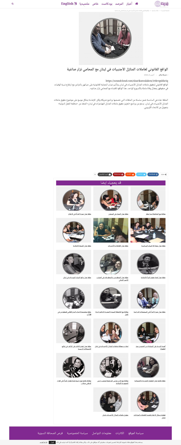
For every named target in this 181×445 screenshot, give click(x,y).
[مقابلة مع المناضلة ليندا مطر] (148, 198)
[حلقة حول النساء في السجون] (110, 198)
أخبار (129, 4)
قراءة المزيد (43, 442)
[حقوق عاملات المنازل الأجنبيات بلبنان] (110, 399)
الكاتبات (119, 433)
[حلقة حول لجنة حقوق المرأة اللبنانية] (148, 262)
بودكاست (106, 4)
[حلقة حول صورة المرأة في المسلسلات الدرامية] (148, 296)
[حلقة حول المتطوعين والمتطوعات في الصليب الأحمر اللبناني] (110, 262)
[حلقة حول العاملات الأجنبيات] (110, 230)
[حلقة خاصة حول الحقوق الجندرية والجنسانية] (148, 365)
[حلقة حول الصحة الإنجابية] (73, 230)
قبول (52, 442)
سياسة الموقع (136, 433)
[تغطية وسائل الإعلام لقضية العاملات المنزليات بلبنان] (148, 399)
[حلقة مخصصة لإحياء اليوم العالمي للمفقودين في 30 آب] (73, 296)
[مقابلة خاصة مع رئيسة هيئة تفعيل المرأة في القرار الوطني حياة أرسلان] (73, 365)
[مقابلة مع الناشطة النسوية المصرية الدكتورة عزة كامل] (110, 296)
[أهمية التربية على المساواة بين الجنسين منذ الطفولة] (148, 331)
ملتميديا (84, 4)
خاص (95, 4)
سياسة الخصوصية (77, 433)
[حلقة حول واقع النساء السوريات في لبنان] (73, 262)
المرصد (119, 4)
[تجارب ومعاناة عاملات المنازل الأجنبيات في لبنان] (110, 331)
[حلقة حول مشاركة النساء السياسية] (148, 230)
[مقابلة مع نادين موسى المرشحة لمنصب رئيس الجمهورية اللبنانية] (110, 365)
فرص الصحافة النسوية (50, 433)
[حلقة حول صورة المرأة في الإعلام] (73, 198)
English (67, 4)
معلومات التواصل (101, 433)
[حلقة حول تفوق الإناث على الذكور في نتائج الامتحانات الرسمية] (73, 331)
